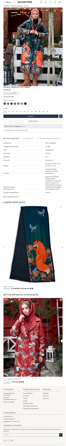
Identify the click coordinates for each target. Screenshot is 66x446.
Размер (5, 108)
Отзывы (25, 401)
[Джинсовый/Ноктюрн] (13, 288)
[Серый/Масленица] (25, 288)
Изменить (23, 126)
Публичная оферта (9, 402)
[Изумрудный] (16, 382)
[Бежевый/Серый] (18, 103)
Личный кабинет (28, 393)
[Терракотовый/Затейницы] (15, 103)
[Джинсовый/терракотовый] (15, 288)
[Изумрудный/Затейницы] (17, 288)
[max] (8, 440)
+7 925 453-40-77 (8, 416)
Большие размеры (16, 6)
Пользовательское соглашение (9, 394)
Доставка (26, 396)
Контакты (45, 396)
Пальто (26, 6)
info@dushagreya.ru (9, 419)
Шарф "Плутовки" (8, 286)
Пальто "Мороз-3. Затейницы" (12, 379)
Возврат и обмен (28, 403)
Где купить (46, 398)
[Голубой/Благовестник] (8, 103)
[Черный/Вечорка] (11, 103)
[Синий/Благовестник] (27, 288)
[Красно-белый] (22, 103)
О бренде (45, 393)
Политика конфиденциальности (9, 398)
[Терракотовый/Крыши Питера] (29, 288)
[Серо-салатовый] (23, 288)
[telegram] (4, 440)
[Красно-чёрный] (22, 288)
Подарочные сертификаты (31, 408)
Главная (6, 6)
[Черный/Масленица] (25, 103)
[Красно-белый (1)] (20, 288)
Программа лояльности (30, 406)
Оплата (25, 398)
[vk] (12, 440)
